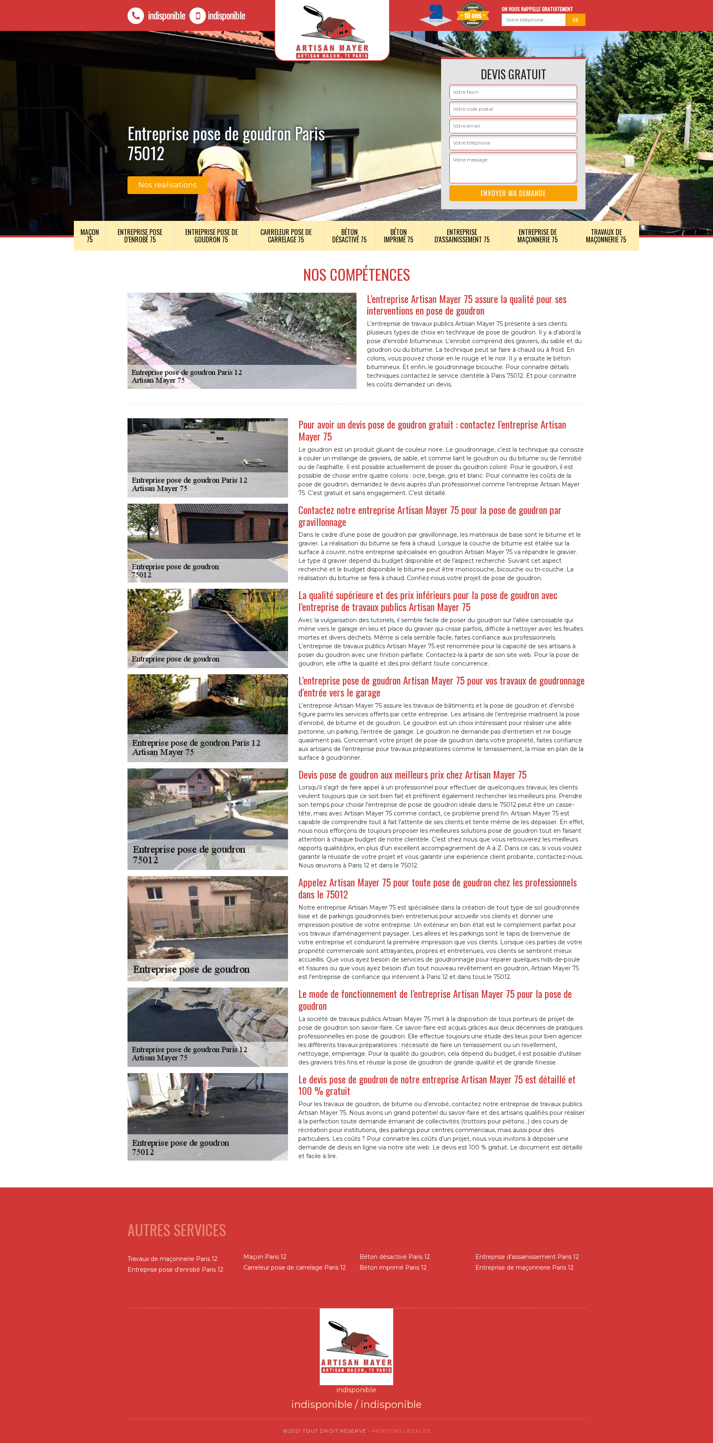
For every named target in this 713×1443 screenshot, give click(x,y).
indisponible (165, 14)
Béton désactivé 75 (349, 235)
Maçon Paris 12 (264, 1257)
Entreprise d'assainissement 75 (462, 235)
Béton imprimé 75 (398, 235)
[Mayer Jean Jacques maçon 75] (356, 1346)
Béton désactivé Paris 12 (394, 1257)
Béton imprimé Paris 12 (393, 1267)
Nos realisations (167, 185)
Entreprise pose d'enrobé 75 (140, 235)
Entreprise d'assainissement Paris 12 (527, 1257)
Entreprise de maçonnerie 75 (537, 235)
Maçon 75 (89, 235)
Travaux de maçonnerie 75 (606, 235)
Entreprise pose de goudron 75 (211, 235)
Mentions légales (401, 1431)
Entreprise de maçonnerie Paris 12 (524, 1267)
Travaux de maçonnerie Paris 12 (172, 1259)
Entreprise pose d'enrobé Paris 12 (175, 1269)
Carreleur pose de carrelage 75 (286, 235)
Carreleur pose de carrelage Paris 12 (294, 1267)
